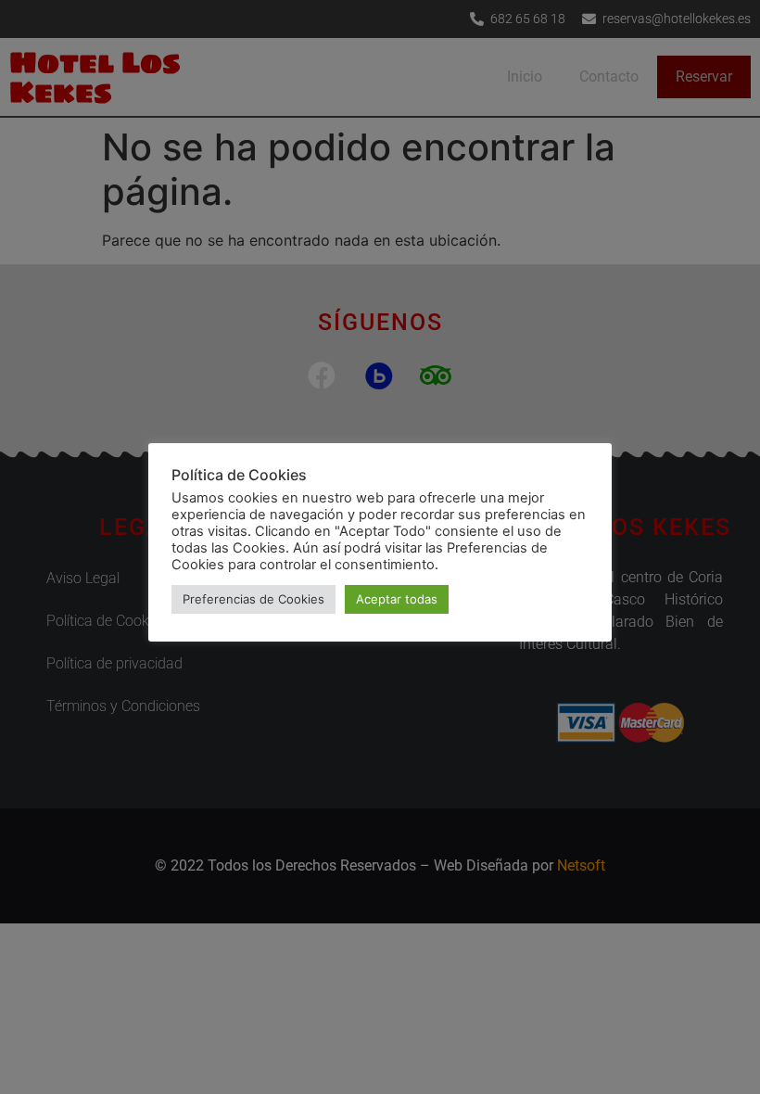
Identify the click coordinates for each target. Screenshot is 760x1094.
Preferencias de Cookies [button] (253, 599)
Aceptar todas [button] (396, 599)
